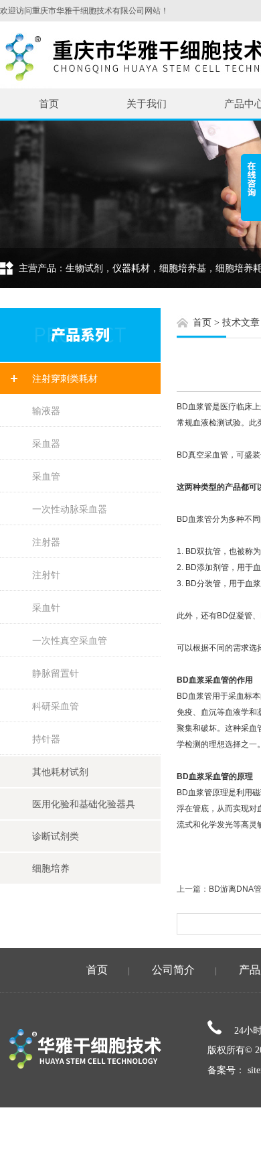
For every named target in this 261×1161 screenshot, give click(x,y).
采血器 (46, 443)
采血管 (46, 476)
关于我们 (146, 103)
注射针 (46, 574)
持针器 (46, 739)
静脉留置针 (55, 673)
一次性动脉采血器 (69, 509)
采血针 (46, 607)
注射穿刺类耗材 (65, 378)
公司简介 (173, 969)
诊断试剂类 (55, 836)
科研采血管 (55, 706)
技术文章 (241, 323)
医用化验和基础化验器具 (83, 804)
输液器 (46, 410)
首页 (49, 103)
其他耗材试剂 (60, 771)
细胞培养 (51, 868)
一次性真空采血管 (69, 640)
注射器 (46, 542)
